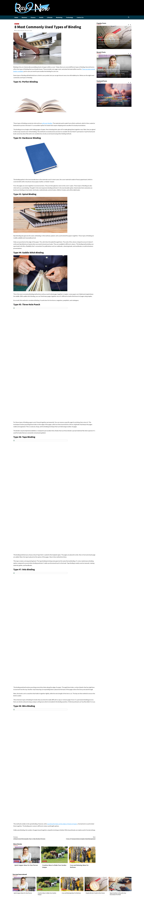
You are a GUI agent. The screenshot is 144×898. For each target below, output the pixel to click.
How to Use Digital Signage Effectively (109, 97)
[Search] (129, 17)
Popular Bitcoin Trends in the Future (95, 893)
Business (24, 17)
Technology (69, 17)
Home (16, 17)
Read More (100, 47)
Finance (33, 17)
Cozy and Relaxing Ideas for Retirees (71, 893)
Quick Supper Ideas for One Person (26, 865)
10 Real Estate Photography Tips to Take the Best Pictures (29, 838)
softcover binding (47, 123)
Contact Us (80, 17)
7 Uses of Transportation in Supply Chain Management (80, 838)
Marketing (59, 17)
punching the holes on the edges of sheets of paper (62, 824)
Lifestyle (49, 17)
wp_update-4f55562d (20, 30)
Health (41, 17)
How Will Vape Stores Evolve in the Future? (110, 39)
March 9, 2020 (29, 30)
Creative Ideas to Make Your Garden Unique (111, 70)
